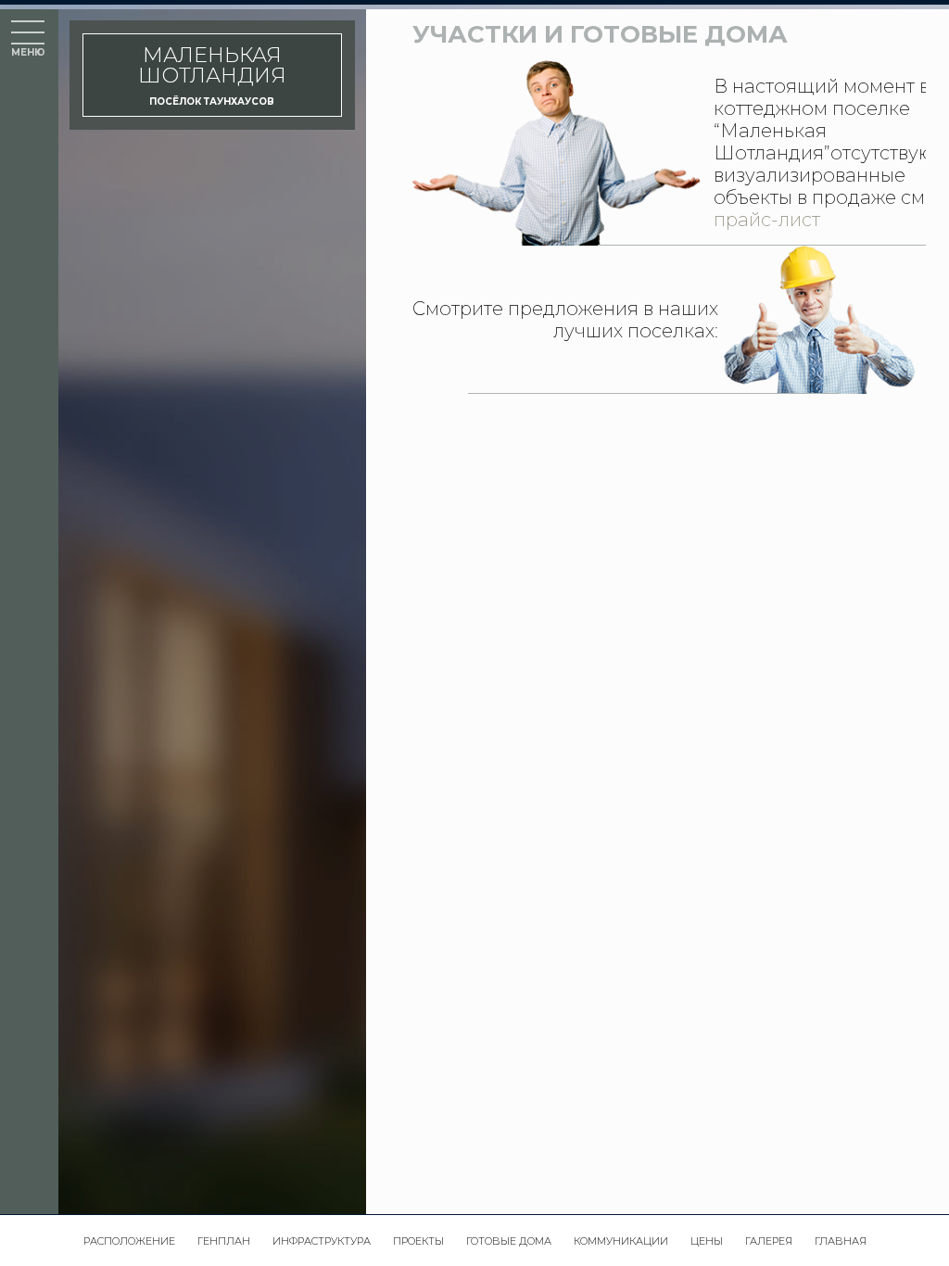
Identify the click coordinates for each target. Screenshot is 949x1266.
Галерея (768, 1240)
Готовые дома (508, 1240)
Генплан (223, 1240)
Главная (841, 1240)
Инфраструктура (321, 1240)
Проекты (418, 1240)
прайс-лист (767, 220)
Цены (706, 1240)
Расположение (129, 1240)
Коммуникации (621, 1240)
